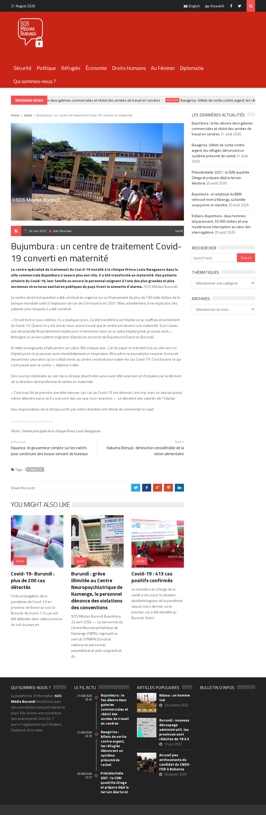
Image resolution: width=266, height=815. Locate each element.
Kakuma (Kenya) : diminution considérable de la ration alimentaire (145, 451)
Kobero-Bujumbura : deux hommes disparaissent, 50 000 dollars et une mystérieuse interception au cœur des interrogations (221, 224)
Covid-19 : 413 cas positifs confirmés (151, 576)
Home (15, 115)
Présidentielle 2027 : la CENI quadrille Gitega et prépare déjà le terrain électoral (220, 177)
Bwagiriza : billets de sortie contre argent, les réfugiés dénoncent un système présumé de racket (218, 150)
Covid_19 (36, 469)
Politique (46, 68)
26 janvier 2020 (175, 774)
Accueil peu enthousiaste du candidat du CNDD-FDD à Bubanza (175, 762)
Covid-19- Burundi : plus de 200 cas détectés (33, 580)
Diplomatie (192, 68)
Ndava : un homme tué (174, 697)
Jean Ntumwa (62, 230)
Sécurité (22, 68)
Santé (28, 115)
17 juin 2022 (173, 744)
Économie (96, 68)
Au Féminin (163, 68)
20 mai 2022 (37, 230)
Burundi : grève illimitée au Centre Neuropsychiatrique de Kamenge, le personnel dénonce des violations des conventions (96, 590)
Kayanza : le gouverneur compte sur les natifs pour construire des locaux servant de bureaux (49, 451)
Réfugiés (70, 68)
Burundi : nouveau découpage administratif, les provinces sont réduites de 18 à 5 (174, 729)
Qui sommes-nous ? (35, 81)
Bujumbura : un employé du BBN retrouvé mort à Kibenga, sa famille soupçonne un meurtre (218, 199)
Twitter (241, 6)
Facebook (232, 6)
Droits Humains (129, 68)
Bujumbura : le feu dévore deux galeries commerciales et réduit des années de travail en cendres (79, 100)
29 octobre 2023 (176, 705)
